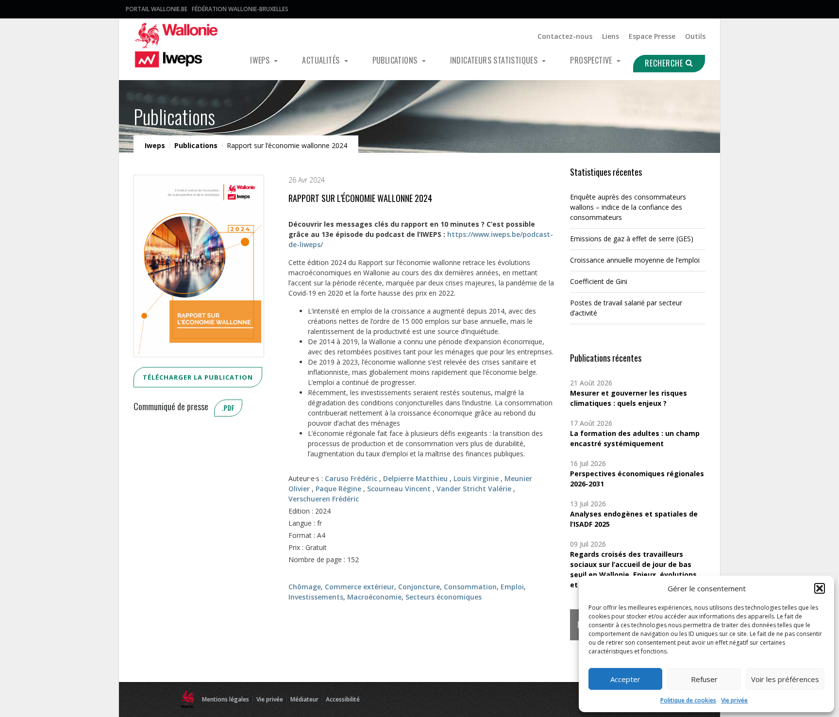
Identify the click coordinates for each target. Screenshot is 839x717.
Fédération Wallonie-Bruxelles (240, 9)
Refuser (704, 679)
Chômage (304, 586)
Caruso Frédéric (351, 478)
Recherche (665, 63)
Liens (610, 36)
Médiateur (304, 699)
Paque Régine (338, 488)
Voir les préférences (785, 679)
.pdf (228, 408)
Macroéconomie (374, 596)
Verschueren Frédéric (323, 498)
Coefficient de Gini (598, 281)
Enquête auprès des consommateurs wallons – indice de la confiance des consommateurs (628, 207)
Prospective (592, 60)
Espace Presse (652, 36)
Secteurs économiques (443, 596)
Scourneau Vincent (399, 488)
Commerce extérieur (359, 586)
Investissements (315, 596)
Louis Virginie (476, 478)
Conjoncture (419, 586)
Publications (396, 60)
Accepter (625, 679)
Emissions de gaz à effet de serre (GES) (631, 238)
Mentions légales (225, 699)
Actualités (321, 60)
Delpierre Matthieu (415, 478)
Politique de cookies (688, 700)
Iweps (260, 60)
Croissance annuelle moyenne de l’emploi (635, 260)
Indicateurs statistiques (495, 60)
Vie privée (734, 700)
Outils (695, 36)
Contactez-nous (564, 36)
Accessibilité (343, 699)
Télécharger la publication (198, 377)
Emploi (512, 586)
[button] (819, 588)
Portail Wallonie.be (156, 9)
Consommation (470, 586)
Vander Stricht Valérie (473, 488)
